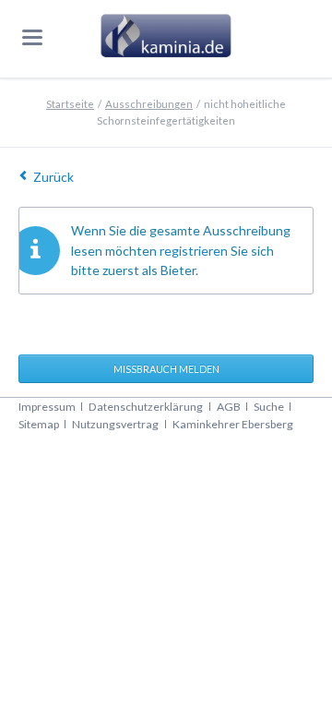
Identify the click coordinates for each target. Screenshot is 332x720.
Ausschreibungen (149, 104)
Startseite (70, 104)
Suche (269, 407)
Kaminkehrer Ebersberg (232, 424)
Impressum (47, 407)
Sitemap (38, 424)
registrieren (194, 250)
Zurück (53, 177)
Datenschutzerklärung (146, 407)
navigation (32, 37)
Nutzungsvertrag (115, 424)
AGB (229, 407)
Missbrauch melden (166, 369)
